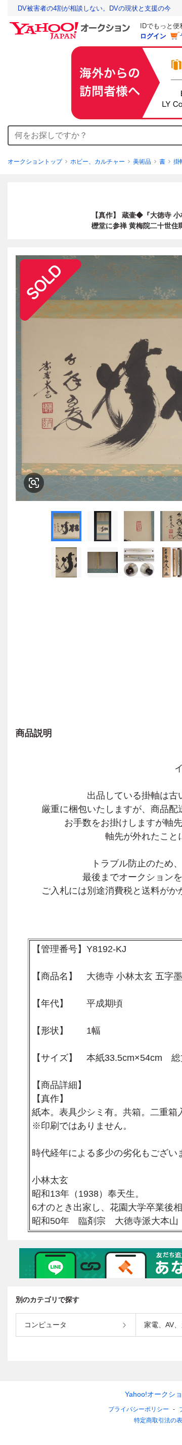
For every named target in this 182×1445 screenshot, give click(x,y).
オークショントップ (35, 161)
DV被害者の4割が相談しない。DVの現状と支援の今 (94, 8)
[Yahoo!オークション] (71, 24)
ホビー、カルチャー (97, 161)
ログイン (153, 36)
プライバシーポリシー (138, 1409)
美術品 (142, 161)
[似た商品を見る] (34, 483)
